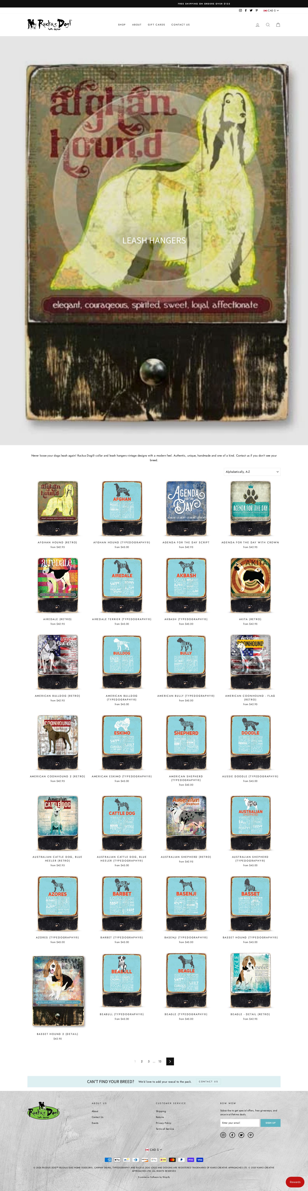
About (137, 24)
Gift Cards (156, 24)
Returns (160, 1117)
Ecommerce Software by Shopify (154, 1177)
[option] (154, 4)
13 (159, 1061)
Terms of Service (165, 1129)
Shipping (161, 1111)
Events (95, 1123)
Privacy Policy (163, 1123)
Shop (122, 24)
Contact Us (180, 24)
